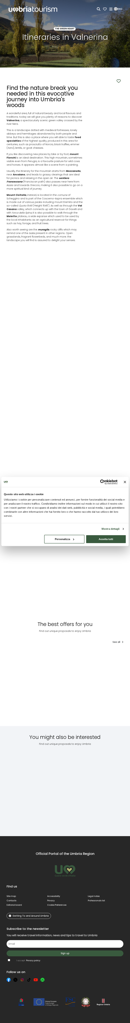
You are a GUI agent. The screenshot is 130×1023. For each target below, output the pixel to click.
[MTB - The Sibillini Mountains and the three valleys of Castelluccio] (110, 788)
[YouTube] (36, 980)
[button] (118, 9)
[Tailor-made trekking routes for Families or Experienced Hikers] (23, 687)
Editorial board (14, 904)
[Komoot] (42, 980)
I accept (28, 960)
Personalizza (62, 539)
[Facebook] (9, 980)
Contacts (11, 900)
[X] (15, 980)
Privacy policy (33, 960)
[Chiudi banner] (125, 482)
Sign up (65, 953)
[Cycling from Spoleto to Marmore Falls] (108, 687)
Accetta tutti (106, 539)
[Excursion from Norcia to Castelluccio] (50, 788)
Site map (11, 896)
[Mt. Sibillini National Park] (80, 788)
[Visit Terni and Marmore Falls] (53, 687)
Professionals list (96, 900)
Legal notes (94, 896)
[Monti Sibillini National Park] (20, 788)
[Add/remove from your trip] (35, 653)
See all (117, 642)
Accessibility (53, 896)
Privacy (51, 900)
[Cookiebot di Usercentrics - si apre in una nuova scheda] (102, 481)
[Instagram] (22, 980)
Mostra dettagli (111, 528)
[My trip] (105, 9)
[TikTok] (29, 980)
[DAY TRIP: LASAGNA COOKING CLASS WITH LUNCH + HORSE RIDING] (81, 687)
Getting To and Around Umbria (31, 915)
